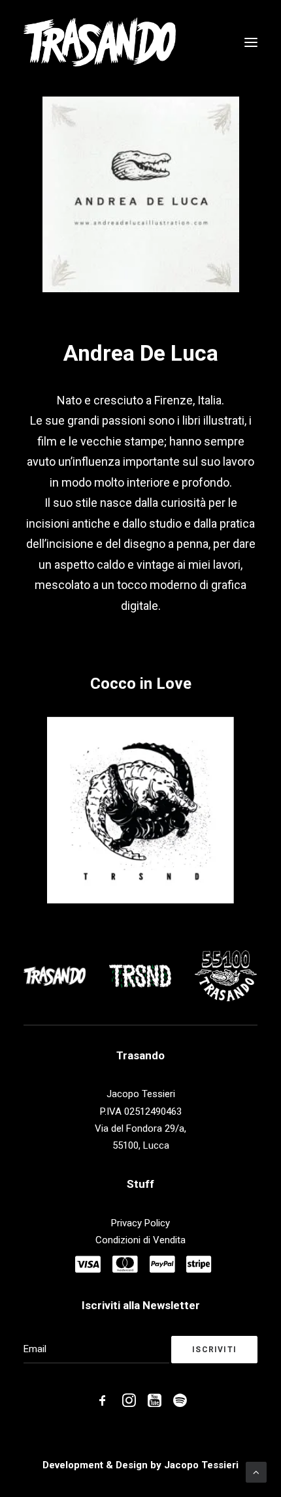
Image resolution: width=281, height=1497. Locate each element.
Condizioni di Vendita (140, 1240)
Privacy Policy (140, 1223)
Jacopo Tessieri (201, 1465)
